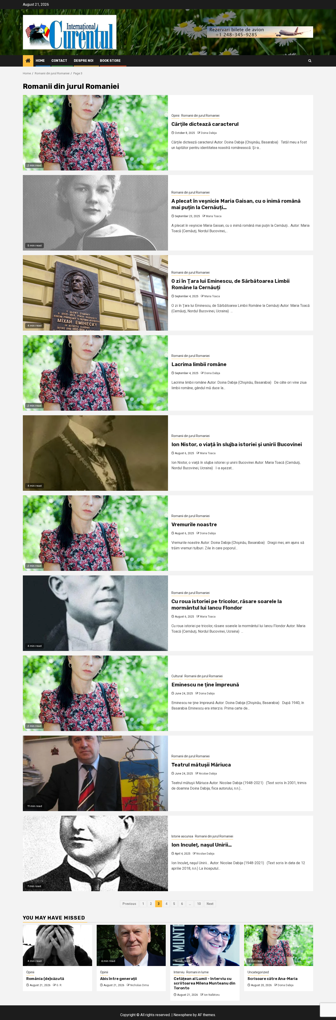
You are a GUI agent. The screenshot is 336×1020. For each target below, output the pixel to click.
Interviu (179, 972)
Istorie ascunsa (182, 836)
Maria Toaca (213, 216)
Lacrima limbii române (199, 364)
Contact (59, 61)
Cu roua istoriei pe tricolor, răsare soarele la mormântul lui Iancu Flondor (226, 604)
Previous (129, 904)
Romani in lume (197, 972)
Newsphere (182, 1015)
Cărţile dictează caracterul (205, 124)
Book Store (110, 61)
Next (210, 904)
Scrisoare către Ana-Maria (273, 979)
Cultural (177, 676)
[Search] (310, 60)
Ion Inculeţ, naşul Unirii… (201, 845)
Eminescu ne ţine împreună (205, 685)
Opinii (175, 115)
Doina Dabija (209, 133)
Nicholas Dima (139, 985)
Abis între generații (118, 979)
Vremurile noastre (194, 524)
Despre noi (83, 61)
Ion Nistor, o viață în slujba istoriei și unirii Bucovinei (236, 444)
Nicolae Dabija (208, 773)
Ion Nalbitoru (212, 994)
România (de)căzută (45, 979)
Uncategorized (258, 972)
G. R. (59, 985)
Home (40, 61)
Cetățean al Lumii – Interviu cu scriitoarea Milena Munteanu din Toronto (204, 983)
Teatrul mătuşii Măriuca (201, 765)
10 (199, 904)
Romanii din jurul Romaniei (200, 115)
